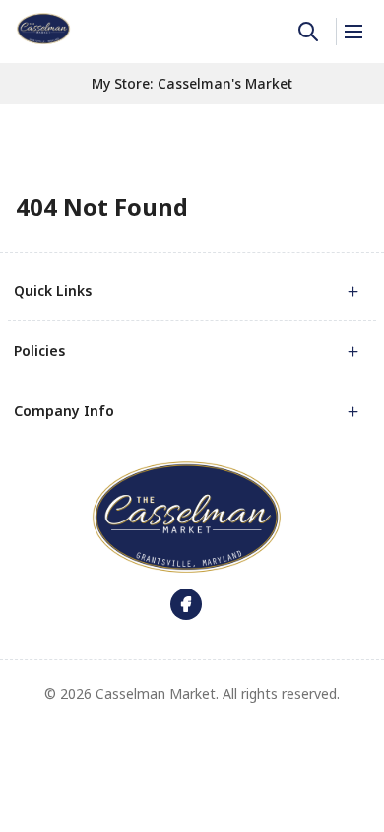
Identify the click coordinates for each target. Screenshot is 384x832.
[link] (43, 28)
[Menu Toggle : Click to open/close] (352, 31)
